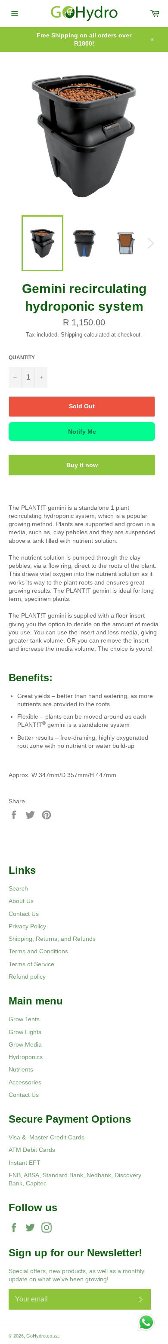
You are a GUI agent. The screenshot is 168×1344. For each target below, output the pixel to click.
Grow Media (25, 1044)
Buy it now (82, 465)
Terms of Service (31, 964)
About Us (21, 900)
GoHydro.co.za (42, 1335)
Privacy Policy (27, 926)
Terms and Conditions (38, 951)
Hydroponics (26, 1056)
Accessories (25, 1082)
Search (18, 888)
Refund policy (27, 976)
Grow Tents (24, 1019)
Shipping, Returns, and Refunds (52, 938)
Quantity (22, 358)
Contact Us (24, 913)
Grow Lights (25, 1032)
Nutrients (21, 1069)
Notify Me (82, 431)
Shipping (71, 334)
